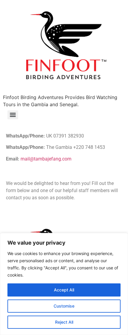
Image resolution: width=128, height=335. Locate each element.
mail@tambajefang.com (46, 159)
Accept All (64, 289)
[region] (64, 284)
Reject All (64, 322)
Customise (64, 305)
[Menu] (12, 114)
